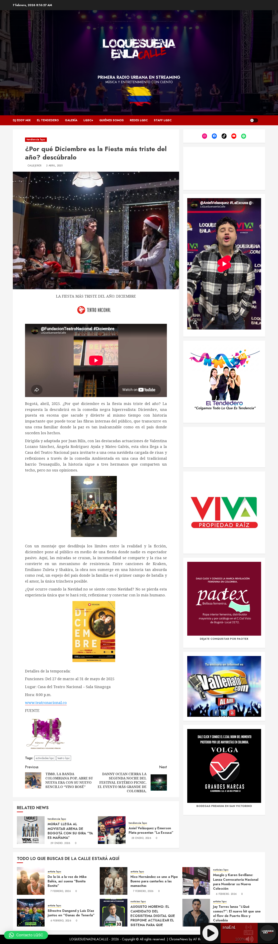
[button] (26, 935)
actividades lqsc (45, 758)
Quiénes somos (111, 120)
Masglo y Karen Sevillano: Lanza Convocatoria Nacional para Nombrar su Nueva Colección (235, 882)
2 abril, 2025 (54, 165)
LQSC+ (88, 120)
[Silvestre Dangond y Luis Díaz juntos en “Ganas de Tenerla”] (31, 913)
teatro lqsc (64, 758)
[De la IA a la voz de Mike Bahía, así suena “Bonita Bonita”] (31, 881)
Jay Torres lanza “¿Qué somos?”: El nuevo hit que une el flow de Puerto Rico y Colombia (237, 913)
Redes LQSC (139, 120)
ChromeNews (178, 939)
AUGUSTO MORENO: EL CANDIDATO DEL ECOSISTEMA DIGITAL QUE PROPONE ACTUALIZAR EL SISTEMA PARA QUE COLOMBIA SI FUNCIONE (152, 918)
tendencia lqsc (36, 139)
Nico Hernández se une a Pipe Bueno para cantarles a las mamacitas (154, 881)
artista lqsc (54, 871)
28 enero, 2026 (141, 838)
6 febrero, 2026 (226, 894)
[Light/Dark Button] (254, 120)
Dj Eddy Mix (22, 120)
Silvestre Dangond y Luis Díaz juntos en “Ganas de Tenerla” (71, 913)
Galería (71, 120)
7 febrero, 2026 (60, 891)
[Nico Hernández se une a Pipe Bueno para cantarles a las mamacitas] (113, 881)
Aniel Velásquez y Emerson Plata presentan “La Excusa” (151, 830)
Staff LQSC (163, 120)
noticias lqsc (221, 870)
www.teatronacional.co (46, 702)
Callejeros (35, 165)
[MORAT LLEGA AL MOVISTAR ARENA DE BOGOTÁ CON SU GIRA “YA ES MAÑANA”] (31, 830)
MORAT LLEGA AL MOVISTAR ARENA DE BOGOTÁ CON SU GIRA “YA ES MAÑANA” (70, 831)
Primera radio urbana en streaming (139, 77)
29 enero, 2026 (60, 843)
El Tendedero (48, 120)
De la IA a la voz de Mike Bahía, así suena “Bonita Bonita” (67, 881)
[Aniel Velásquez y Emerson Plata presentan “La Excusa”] (112, 830)
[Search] (262, 120)
